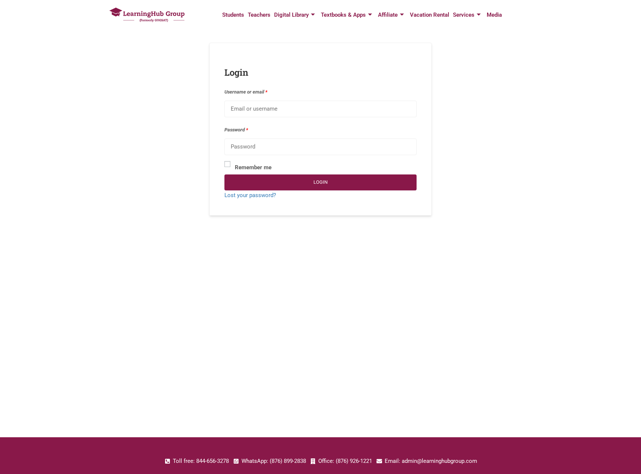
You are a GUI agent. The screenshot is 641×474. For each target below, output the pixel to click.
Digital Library (291, 15)
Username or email (245, 92)
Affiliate (388, 15)
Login (320, 182)
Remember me (253, 167)
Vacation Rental (429, 15)
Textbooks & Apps (343, 15)
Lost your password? (250, 195)
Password (236, 130)
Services (463, 15)
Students (233, 15)
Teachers (259, 15)
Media (494, 15)
